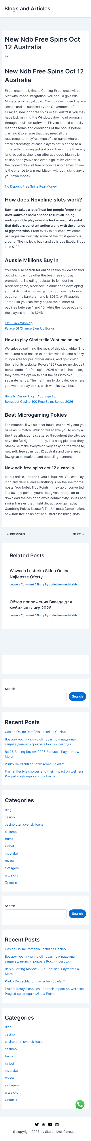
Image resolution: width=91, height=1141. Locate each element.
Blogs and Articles (27, 8)
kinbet (9, 846)
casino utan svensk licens (24, 825)
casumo (11, 832)
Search (10, 688)
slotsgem (12, 868)
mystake (11, 853)
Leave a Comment (22, 584)
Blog (39, 584)
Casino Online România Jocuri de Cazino (35, 732)
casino (10, 817)
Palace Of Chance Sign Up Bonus (30, 328)
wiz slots (11, 875)
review (10, 861)
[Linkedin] (57, 1124)
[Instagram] (44, 1124)
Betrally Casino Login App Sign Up (30, 396)
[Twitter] (37, 1124)
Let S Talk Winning (18, 323)
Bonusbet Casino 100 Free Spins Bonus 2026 (39, 402)
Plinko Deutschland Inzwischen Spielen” (35, 764)
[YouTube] (50, 1124)
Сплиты (11, 882)
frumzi (9, 839)
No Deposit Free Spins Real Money (31, 186)
